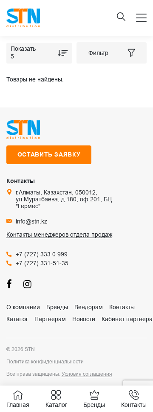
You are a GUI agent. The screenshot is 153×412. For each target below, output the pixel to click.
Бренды (57, 307)
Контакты (122, 307)
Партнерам (50, 319)
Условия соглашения (87, 374)
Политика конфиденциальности (45, 362)
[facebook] (10, 283)
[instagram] (27, 283)
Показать (23, 49)
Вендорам (88, 307)
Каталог (17, 319)
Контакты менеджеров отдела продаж (59, 234)
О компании (23, 307)
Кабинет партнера (127, 319)
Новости (83, 319)
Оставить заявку (49, 154)
